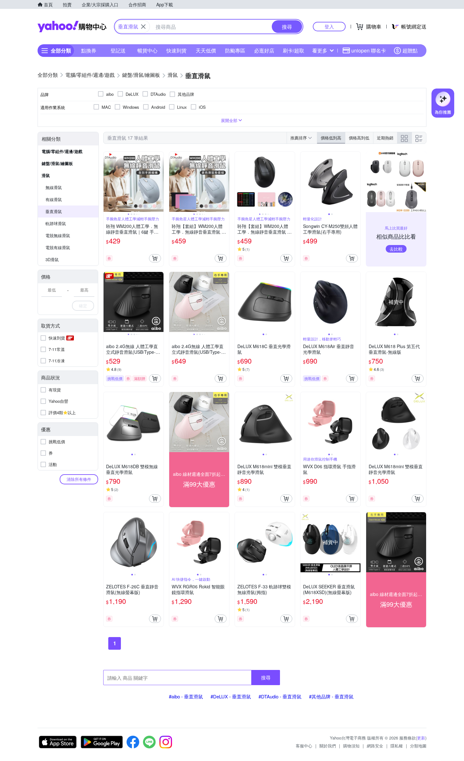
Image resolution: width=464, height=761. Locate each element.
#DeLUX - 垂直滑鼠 (231, 696)
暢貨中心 (147, 50)
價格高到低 (359, 138)
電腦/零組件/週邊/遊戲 (62, 151)
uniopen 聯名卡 (368, 50)
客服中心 (304, 746)
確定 (83, 306)
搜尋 (266, 677)
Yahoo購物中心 (72, 26)
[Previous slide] (108, 182)
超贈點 (410, 50)
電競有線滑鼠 (57, 247)
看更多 (319, 50)
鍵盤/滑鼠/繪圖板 (57, 163)
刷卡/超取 (293, 50)
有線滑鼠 (53, 199)
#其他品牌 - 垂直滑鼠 (331, 696)
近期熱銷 (385, 138)
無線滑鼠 (53, 187)
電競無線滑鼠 (57, 235)
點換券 (88, 50)
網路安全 (375, 746)
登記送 (118, 50)
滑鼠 (46, 175)
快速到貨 (176, 50)
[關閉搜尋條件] (143, 26)
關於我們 (327, 746)
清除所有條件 (79, 479)
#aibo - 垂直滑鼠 (186, 696)
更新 (421, 738)
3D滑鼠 (52, 259)
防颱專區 (235, 50)
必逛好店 (264, 50)
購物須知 (351, 746)
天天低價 (206, 50)
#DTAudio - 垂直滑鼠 (280, 696)
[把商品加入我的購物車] (155, 258)
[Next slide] (159, 182)
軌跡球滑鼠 (55, 223)
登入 (329, 26)
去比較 (396, 249)
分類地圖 (418, 746)
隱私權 (396, 746)
